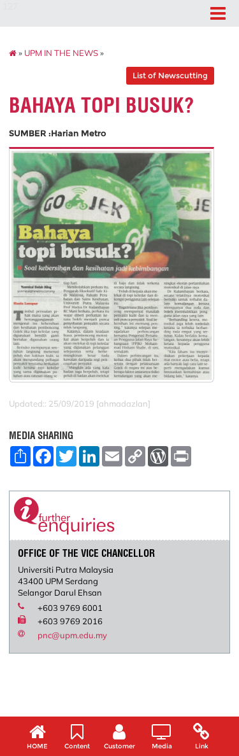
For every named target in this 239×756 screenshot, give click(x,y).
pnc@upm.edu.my (72, 635)
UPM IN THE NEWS (61, 53)
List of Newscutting (170, 75)
